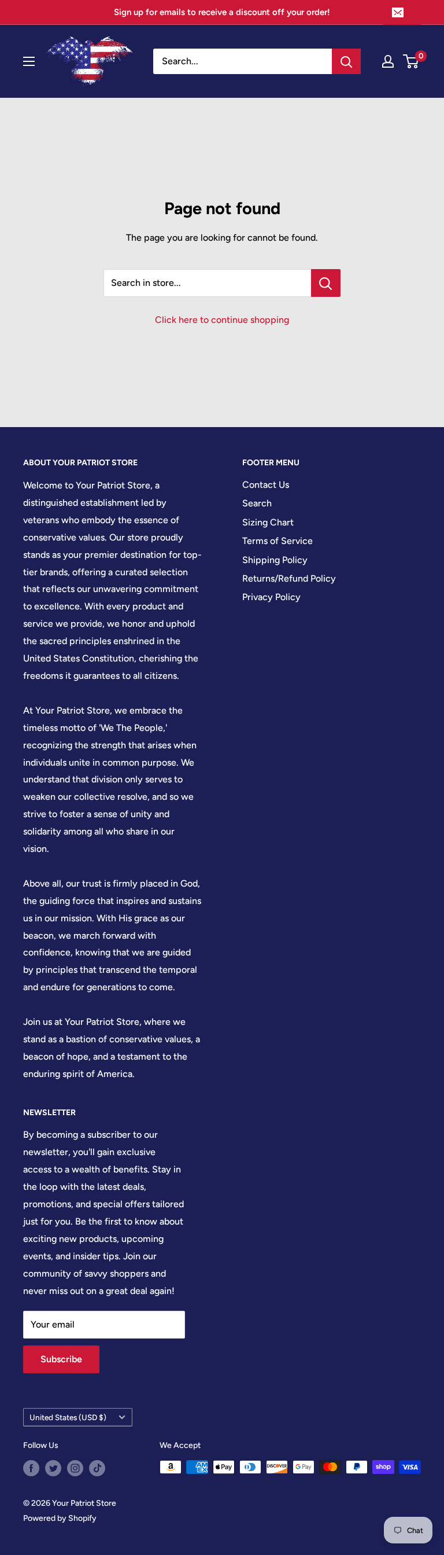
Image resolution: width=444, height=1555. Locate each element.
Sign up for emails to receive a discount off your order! (222, 12)
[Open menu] (29, 61)
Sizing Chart (268, 522)
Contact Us (265, 484)
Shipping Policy (275, 559)
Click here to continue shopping (222, 319)
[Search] (346, 61)
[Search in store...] (326, 283)
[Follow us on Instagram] (75, 1468)
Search (257, 503)
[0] (411, 61)
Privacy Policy (271, 596)
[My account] (388, 61)
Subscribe (61, 1359)
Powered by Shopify (60, 1518)
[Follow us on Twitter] (53, 1468)
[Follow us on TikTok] (97, 1468)
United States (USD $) (67, 1417)
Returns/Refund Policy (289, 578)
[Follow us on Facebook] (31, 1468)
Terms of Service (277, 540)
